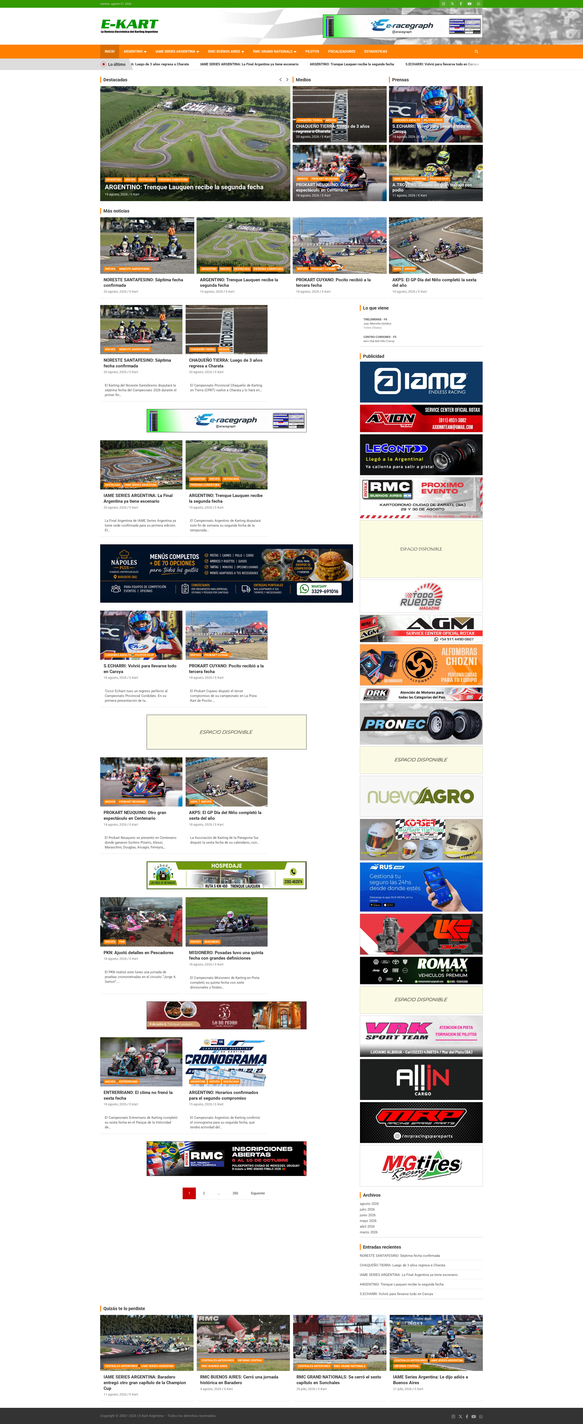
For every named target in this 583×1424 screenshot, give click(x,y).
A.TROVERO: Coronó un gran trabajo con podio (432, 187)
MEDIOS (331, 120)
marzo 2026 (369, 1232)
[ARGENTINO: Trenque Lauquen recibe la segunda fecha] (226, 465)
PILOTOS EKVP (433, 120)
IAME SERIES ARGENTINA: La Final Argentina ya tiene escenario (140, 64)
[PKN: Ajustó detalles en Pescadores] (141, 922)
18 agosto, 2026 (307, 195)
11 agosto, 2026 (403, 195)
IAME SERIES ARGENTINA (175, 51)
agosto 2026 (369, 1204)
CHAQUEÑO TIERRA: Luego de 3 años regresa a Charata (333, 129)
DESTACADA (147, 179)
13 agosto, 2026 (116, 194)
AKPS (397, 269)
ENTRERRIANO (128, 1081)
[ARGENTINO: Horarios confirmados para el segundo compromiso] (226, 1062)
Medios (303, 79)
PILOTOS (312, 51)
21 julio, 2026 (402, 1389)
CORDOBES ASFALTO (407, 120)
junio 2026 (368, 1215)
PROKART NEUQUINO (325, 178)
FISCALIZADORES (341, 51)
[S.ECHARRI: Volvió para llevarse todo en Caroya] (141, 635)
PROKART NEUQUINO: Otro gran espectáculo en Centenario (327, 187)
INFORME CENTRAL (250, 1360)
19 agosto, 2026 (211, 291)
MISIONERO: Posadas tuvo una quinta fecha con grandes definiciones (226, 955)
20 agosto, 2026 (307, 136)
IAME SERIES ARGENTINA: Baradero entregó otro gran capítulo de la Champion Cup (145, 1382)
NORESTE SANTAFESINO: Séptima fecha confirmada (421, 64)
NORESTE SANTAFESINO (134, 269)
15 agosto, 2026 (200, 1104)
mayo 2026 (368, 1221)
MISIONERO (212, 941)
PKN (122, 941)
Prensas (400, 79)
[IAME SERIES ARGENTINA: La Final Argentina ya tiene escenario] (141, 465)
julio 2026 (367, 1209)
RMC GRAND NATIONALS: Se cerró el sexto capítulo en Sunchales (339, 1379)
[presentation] (280, 80)
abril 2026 (367, 1226)
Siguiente (258, 1193)
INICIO (110, 51)
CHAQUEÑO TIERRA (309, 120)
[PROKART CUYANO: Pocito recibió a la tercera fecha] (226, 635)
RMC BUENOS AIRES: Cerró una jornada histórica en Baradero (239, 1379)
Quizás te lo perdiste (124, 1308)
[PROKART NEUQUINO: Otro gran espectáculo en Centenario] (141, 782)
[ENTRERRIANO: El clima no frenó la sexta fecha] (141, 1062)
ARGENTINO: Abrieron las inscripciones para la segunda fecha (194, 187)
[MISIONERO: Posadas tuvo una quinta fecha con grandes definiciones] (226, 922)
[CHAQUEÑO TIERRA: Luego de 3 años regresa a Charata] (226, 329)
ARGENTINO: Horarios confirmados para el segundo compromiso (223, 1095)
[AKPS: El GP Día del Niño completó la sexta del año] (226, 782)
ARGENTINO (133, 51)
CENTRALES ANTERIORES (121, 1366)
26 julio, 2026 (306, 1389)
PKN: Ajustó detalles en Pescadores (139, 952)
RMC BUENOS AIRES (224, 51)
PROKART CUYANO (323, 269)
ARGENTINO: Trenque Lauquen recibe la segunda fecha (242, 64)
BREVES (130, 179)
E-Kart (134, 194)
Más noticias (116, 211)
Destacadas (115, 79)
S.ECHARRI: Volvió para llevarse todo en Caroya (332, 64)
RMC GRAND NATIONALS (272, 51)
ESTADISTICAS (375, 51)
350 (235, 1193)
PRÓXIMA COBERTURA (268, 269)
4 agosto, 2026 (210, 1389)
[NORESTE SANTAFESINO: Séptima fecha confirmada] (141, 329)
